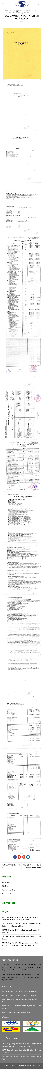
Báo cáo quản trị (11, 11)
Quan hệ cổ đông (7, 894)
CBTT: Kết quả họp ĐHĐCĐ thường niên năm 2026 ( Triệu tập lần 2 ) (21, 938)
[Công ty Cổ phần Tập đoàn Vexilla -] (21, 3)
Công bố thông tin (22, 12)
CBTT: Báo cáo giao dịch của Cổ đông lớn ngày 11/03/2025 (21, 1051)
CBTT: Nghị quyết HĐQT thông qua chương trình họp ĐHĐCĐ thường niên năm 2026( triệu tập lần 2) (20, 944)
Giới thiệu (5, 886)
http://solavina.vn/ (7, 980)
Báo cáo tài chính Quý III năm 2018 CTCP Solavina (19, 991)
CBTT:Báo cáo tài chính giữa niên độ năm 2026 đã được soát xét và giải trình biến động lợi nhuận (21, 918)
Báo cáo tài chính (24, 11)
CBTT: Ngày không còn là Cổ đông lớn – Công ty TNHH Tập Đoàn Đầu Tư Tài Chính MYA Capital (21, 1045)
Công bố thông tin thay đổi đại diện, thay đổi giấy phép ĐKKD (21, 1000)
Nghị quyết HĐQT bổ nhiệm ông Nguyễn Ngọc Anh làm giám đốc (21, 1007)
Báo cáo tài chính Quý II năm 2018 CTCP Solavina (19, 995)
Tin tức (4, 898)
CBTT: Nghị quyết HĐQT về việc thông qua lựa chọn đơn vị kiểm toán (21, 931)
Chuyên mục (6, 882)
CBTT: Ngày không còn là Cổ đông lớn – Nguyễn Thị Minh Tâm (21, 1058)
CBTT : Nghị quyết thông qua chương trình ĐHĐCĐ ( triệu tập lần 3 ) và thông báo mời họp (21, 925)
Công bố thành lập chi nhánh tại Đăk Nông (16, 1012)
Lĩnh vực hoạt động (8, 890)
